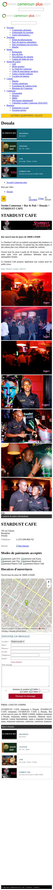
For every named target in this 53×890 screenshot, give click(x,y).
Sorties (9, 49)
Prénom (4, 648)
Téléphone (6, 655)
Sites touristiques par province (25, 44)
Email (4, 659)
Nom (3, 645)
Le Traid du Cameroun (22, 69)
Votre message (7, 665)
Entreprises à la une (20, 108)
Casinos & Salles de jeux (22, 59)
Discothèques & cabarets (22, 57)
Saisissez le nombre (21, 689)
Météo (14, 98)
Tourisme (11, 37)
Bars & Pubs (17, 54)
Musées (15, 47)
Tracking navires (19, 110)
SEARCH (13, 9)
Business (10, 105)
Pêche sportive (18, 66)
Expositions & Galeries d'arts (24, 86)
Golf (14, 64)
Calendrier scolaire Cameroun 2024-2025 (29, 103)
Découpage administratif (22, 100)
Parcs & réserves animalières (24, 42)
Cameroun (11, 91)
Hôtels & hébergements (22, 40)
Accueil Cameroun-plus (17, 182)
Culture (10, 78)
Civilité (4, 642)
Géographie (17, 93)
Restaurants (17, 52)
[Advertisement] (26, 806)
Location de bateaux (20, 76)
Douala (10, 192)
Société (4, 652)
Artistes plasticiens (20, 83)
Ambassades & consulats (22, 32)
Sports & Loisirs (14, 61)
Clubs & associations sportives (25, 71)
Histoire (15, 96)
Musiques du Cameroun (22, 88)
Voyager (10, 27)
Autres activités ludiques (22, 74)
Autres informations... (21, 35)
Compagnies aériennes (21, 30)
